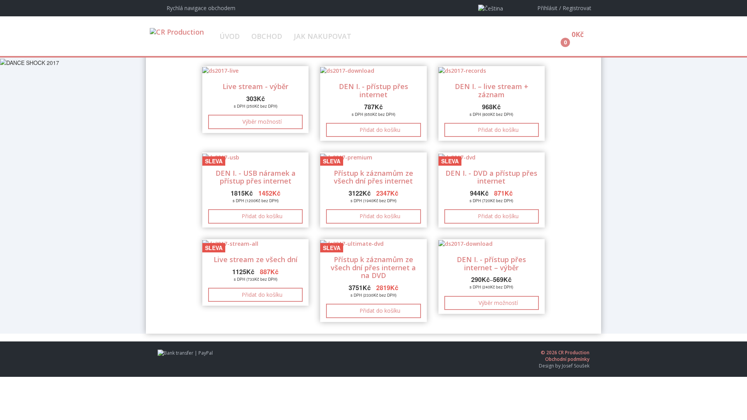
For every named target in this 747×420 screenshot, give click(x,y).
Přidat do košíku (379, 129)
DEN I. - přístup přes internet (373, 90)
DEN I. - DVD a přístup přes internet (491, 177)
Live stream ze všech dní (256, 259)
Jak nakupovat (322, 36)
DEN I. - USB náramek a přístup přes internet (256, 177)
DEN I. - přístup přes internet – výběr (491, 263)
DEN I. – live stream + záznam (491, 90)
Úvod (229, 36)
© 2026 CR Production (565, 352)
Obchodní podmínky (567, 359)
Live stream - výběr (255, 86)
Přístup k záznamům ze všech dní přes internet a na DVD (373, 267)
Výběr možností (262, 121)
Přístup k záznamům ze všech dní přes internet (373, 177)
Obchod (266, 36)
